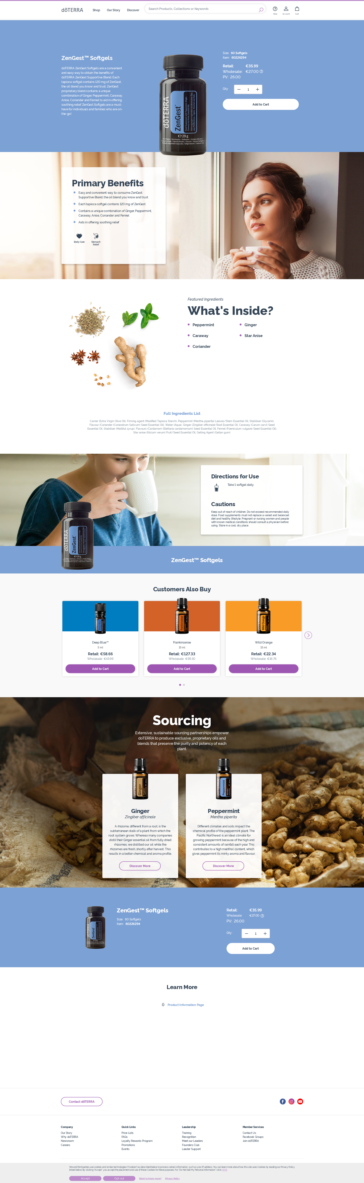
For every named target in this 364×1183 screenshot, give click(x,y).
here (224, 1170)
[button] (180, 685)
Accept (85, 1178)
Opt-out (119, 1178)
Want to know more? (150, 1178)
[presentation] (308, 635)
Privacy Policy (172, 1178)
